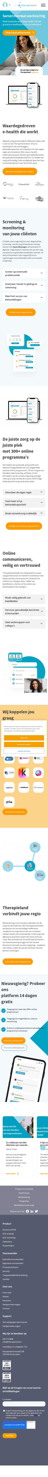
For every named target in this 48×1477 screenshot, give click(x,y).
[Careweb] (38, 787)
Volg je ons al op (17, 1211)
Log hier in (35, 72)
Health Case (24, 1193)
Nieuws (6, 1296)
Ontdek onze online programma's (24, 526)
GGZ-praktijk (8, 1233)
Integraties (24, 1201)
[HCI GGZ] (38, 758)
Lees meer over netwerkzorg (17, 961)
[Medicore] (23, 787)
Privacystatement (10, 1267)
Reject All (24, 738)
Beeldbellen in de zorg (24, 1205)
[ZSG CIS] (9, 772)
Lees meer (10, 1173)
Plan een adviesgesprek (14, 1047)
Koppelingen (8, 1245)
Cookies (6, 1279)
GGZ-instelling (9, 1237)
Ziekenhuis (7, 1241)
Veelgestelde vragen (11, 1304)
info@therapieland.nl (12, 1342)
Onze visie (7, 1292)
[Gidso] (9, 802)
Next (42, 1147)
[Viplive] (9, 787)
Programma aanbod (24, 1189)
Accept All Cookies (24, 744)
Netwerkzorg (24, 1197)
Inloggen (6, 4)
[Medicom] (23, 758)
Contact (6, 1308)
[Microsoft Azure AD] (9, 758)
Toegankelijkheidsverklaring (15, 1275)
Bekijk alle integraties (15, 812)
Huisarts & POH (9, 1229)
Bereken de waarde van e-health (20, 171)
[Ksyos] (23, 772)
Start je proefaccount (18, 32)
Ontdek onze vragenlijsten (20, 312)
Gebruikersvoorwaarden (13, 1259)
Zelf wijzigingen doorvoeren (15, 1322)
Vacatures (7, 1300)
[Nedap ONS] (38, 772)
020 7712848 (8, 1339)
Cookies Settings (24, 751)
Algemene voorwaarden (13, 1263)
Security (6, 1271)
